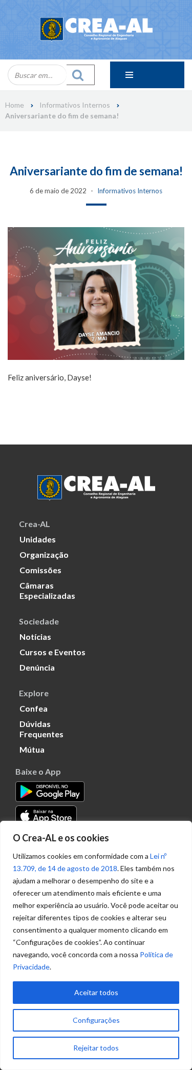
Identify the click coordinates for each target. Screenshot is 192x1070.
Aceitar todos (96, 992)
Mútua (32, 749)
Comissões (40, 570)
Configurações (96, 1020)
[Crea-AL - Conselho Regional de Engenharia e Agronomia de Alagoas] (96, 29)
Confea (33, 708)
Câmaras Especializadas (47, 590)
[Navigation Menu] (147, 75)
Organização (44, 554)
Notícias (35, 636)
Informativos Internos (74, 105)
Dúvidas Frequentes (41, 729)
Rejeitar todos (96, 1047)
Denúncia (37, 667)
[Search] (81, 75)
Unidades (37, 539)
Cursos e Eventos (52, 652)
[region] (96, 945)
